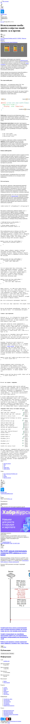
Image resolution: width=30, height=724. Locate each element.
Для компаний (7, 701)
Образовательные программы (10, 714)
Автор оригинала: (9, 42)
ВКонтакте (10, 493)
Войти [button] (2, 9)
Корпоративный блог (8, 710)
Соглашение (6, 704)
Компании (6, 691)
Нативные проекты (8, 713)
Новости (5, 688)
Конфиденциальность (8, 705)
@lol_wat (9, 498)
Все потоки (6, 1)
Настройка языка (5, 721)
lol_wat (2, 21)
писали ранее (14, 196)
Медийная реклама (8, 711)
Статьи (5, 687)
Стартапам (6, 715)
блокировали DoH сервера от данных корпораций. (15, 561)
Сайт (2, 493)
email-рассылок (24, 60)
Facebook (5, 493)
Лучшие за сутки (5, 653)
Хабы (4, 690)
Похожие (12, 653)
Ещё (5, 647)
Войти (5, 681)
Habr (8, 722)
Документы (6, 703)
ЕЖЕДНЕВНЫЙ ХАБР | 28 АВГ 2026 (10, 543)
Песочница (6, 694)
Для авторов (6, 700)
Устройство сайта (7, 699)
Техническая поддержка (15, 721)
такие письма (10, 346)
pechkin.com (6, 661)
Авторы (5, 692)
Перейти (3, 539)
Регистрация (6, 682)
